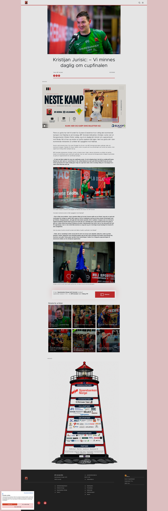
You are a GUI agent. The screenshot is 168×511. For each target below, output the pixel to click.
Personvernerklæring (28, 492)
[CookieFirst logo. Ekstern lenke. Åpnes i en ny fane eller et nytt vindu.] (2, 493)
